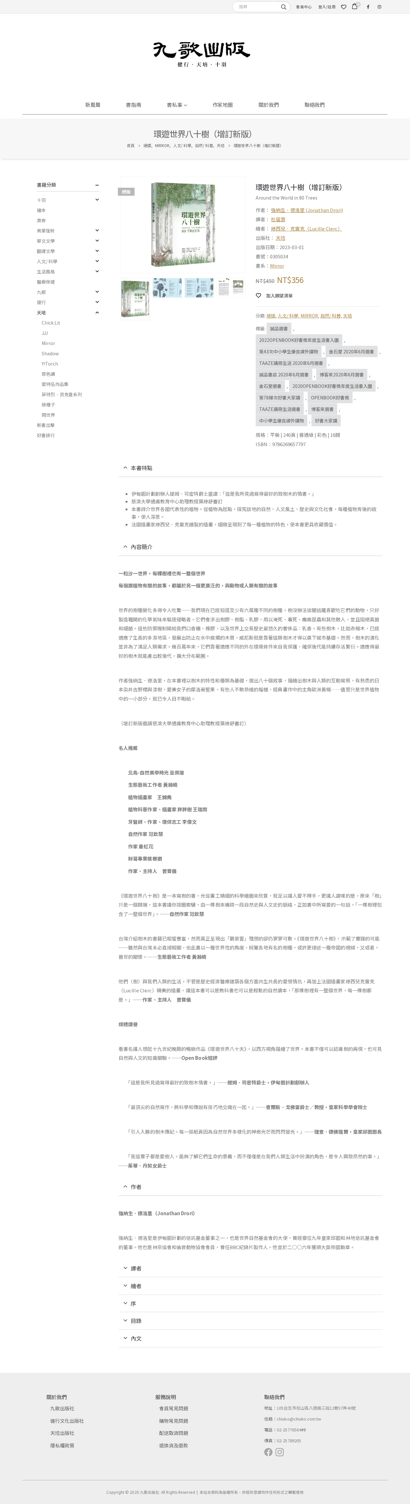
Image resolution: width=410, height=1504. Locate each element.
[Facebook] (368, 7)
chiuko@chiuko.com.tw (299, 1419)
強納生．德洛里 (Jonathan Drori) (307, 210)
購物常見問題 (173, 1420)
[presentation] (122, 225)
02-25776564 (289, 1430)
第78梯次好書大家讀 (279, 397)
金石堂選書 (270, 386)
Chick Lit (51, 322)
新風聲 (93, 104)
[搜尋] (283, 6)
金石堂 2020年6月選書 (351, 351)
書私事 (174, 104)
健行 (41, 302)
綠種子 (48, 404)
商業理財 (46, 230)
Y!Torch (50, 363)
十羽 (41, 200)
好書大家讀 (326, 420)
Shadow (50, 353)
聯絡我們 (315, 104)
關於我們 (268, 104)
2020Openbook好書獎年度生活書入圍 (332, 386)
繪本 (41, 210)
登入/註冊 (327, 6)
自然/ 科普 (330, 315)
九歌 (41, 292)
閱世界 (48, 415)
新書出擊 (46, 425)
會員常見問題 (173, 1408)
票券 (41, 220)
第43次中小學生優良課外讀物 (288, 351)
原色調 (48, 374)
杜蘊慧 (278, 219)
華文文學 (46, 241)
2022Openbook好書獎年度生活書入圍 (299, 340)
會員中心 (304, 6)
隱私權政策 (62, 1445)
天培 (280, 237)
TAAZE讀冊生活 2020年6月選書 (291, 363)
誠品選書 (279, 328)
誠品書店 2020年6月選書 (284, 374)
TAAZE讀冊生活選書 (279, 409)
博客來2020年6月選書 (342, 374)
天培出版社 (62, 1432)
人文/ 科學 (288, 315)
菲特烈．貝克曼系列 (62, 394)
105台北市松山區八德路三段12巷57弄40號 (316, 1408)
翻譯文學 (46, 251)
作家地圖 (223, 104)
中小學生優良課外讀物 (281, 420)
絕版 (270, 315)
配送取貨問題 (173, 1432)
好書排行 (46, 435)
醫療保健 (46, 282)
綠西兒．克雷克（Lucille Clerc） (306, 228)
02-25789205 (289, 1440)
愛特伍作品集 (55, 384)
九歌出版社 (62, 1408)
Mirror (277, 265)
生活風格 (46, 271)
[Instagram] (379, 7)
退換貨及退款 (173, 1445)
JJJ (45, 333)
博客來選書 (322, 409)
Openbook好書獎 (330, 397)
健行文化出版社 (67, 1420)
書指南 (133, 104)
